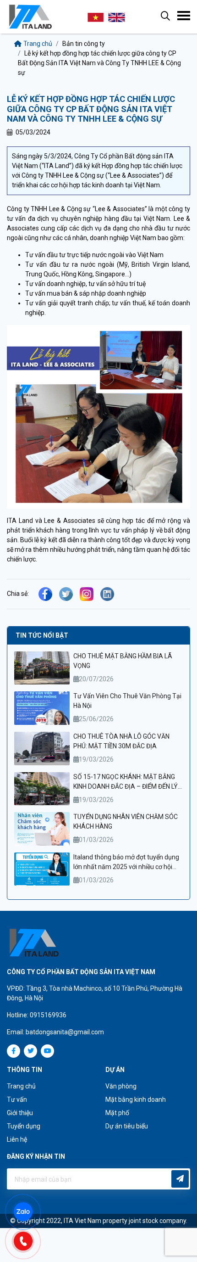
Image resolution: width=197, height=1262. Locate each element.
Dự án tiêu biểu (126, 1126)
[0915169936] (27, 1240)
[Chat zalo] (27, 1211)
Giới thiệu (20, 1112)
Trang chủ (37, 43)
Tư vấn (17, 1099)
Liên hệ (17, 1139)
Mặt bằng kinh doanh (135, 1099)
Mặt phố (117, 1112)
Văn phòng (121, 1086)
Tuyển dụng (23, 1126)
